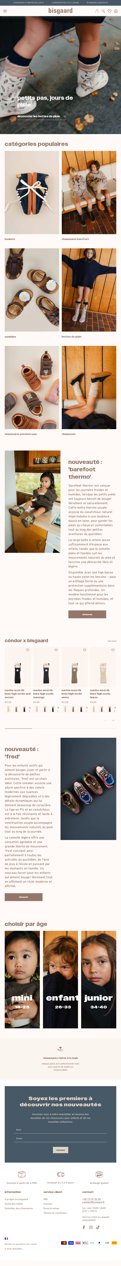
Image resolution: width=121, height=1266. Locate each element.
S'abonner (60, 1150)
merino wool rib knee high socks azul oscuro (18, 694)
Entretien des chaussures (19, 1208)
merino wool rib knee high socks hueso (100, 694)
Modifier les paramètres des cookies (21, 1244)
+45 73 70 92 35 (91, 1199)
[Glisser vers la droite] (112, 720)
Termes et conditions (55, 1213)
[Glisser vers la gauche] (105, 720)
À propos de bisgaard (16, 1199)
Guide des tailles (14, 1204)
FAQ (45, 1199)
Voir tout (112, 641)
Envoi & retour (51, 1208)
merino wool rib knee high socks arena (72, 694)
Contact (47, 1204)
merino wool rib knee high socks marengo (43, 694)
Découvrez (87, 614)
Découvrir (23, 897)
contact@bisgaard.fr (93, 1202)
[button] (103, 11)
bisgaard (17, 1249)
